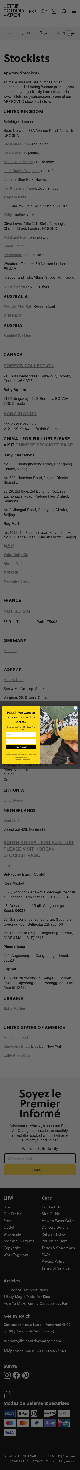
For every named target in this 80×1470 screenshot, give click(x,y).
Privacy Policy (18, 758)
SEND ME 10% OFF (21, 747)
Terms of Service (26, 758)
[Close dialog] (75, 708)
